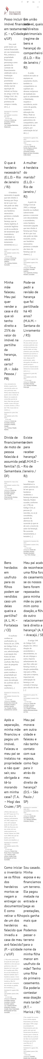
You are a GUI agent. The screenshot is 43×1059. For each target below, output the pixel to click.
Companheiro (30, 150)
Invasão (11, 856)
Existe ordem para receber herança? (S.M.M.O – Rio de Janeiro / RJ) (31, 456)
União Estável (27, 155)
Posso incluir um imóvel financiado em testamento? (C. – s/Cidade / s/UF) (17, 29)
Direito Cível (7, 703)
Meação (6, 426)
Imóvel (6, 856)
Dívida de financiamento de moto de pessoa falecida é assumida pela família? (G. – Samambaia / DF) (14, 456)
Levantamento (8, 710)
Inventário (26, 821)
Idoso (13, 854)
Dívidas (9, 495)
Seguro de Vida (8, 499)
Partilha (6, 429)
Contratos (13, 701)
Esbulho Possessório (10, 1006)
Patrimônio (15, 125)
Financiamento (8, 497)
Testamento (7, 123)
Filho (29, 555)
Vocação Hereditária (29, 553)
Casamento (29, 273)
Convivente (27, 151)
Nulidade (34, 385)
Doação (9, 708)
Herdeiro (14, 263)
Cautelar (9, 1005)
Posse (5, 853)
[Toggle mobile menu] (38, 7)
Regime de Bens (32, 148)
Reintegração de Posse (10, 858)
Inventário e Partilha (9, 424)
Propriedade (15, 1009)
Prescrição (26, 387)
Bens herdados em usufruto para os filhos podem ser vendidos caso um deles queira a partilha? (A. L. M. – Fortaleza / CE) (11, 596)
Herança (12, 122)
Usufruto (14, 710)
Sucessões (35, 153)
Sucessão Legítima (9, 494)
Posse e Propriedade (13, 853)
